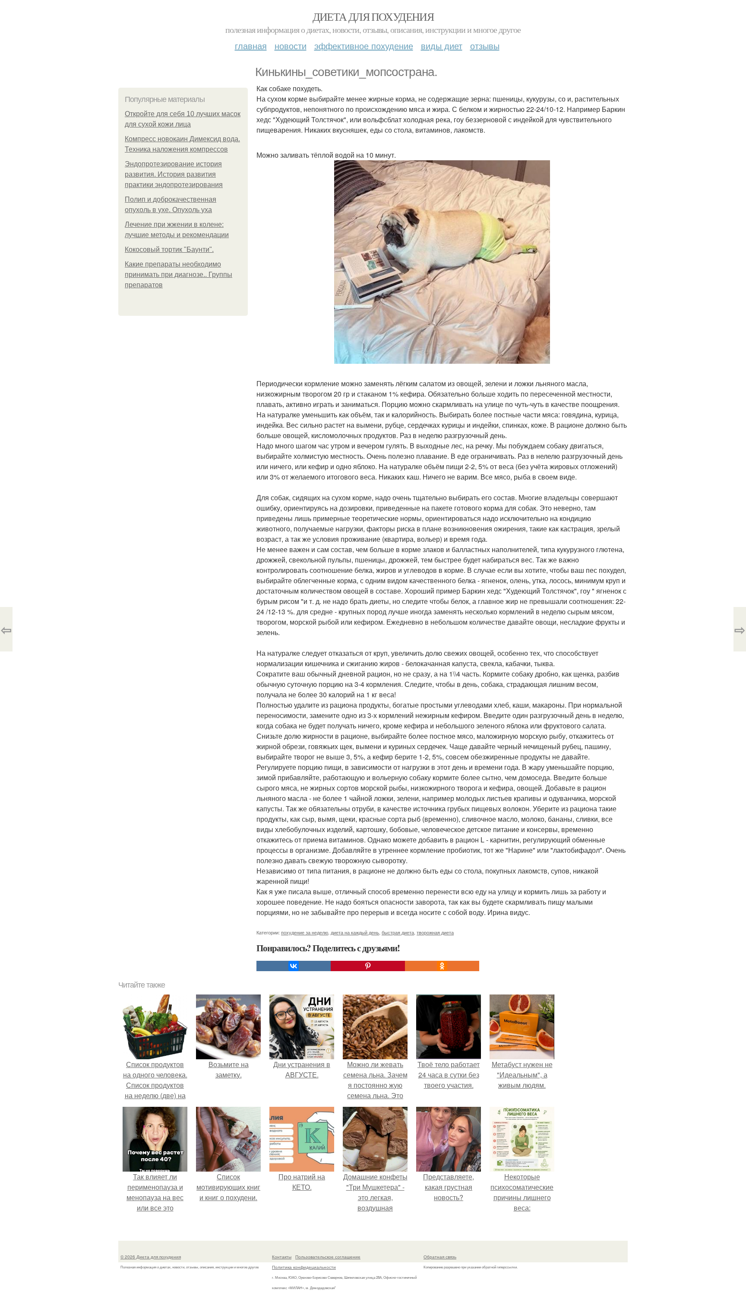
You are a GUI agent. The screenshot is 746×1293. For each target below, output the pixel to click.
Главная (251, 45)
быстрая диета (398, 932)
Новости (291, 45)
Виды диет (441, 45)
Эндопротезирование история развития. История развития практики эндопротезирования (174, 174)
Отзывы (484, 45)
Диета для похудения (373, 16)
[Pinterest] (368, 966)
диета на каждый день (355, 932)
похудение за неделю (304, 932)
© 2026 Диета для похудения (150, 1257)
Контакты (281, 1257)
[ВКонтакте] (293, 966)
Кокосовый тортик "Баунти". (169, 249)
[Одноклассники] (442, 966)
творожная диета (435, 932)
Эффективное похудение (363, 45)
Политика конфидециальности (304, 1267)
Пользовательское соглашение (327, 1257)
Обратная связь (440, 1257)
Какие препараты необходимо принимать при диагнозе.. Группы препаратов (178, 275)
